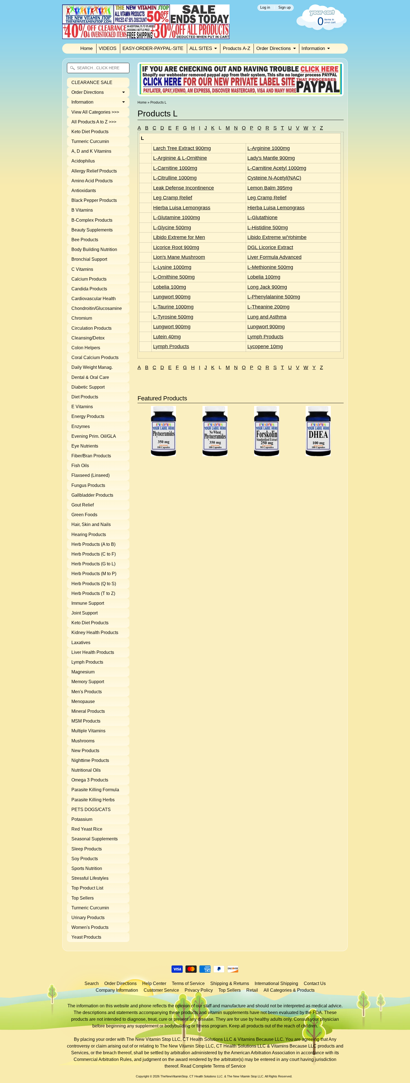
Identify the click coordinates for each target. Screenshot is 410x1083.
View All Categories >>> (95, 112)
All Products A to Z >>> (93, 121)
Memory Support (87, 681)
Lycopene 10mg (265, 346)
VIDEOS (107, 48)
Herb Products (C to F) (93, 554)
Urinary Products (88, 917)
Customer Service (161, 990)
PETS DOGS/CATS (91, 809)
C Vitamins (82, 269)
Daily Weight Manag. (92, 367)
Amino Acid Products (92, 180)
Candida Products (89, 288)
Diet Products (84, 397)
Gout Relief (82, 505)
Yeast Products (86, 937)
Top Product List (87, 888)
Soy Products (84, 858)
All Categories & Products (289, 990)
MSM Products (85, 721)
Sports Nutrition (86, 868)
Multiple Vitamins (88, 730)
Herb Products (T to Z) (93, 593)
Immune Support (87, 603)
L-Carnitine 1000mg (175, 168)
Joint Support (84, 613)
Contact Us (315, 983)
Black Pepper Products (94, 200)
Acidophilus (83, 161)
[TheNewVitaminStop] (146, 35)
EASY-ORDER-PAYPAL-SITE (152, 48)
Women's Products (89, 927)
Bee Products (84, 239)
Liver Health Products (92, 652)
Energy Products (87, 416)
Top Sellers (82, 898)
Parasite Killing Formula (95, 789)
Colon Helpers (85, 347)
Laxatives (80, 642)
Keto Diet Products (89, 131)
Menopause (83, 701)
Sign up (284, 7)
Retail (252, 990)
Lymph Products (87, 662)
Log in (265, 7)
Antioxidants (83, 190)
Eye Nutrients (84, 446)
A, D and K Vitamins (91, 151)
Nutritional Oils (86, 770)
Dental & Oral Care (90, 377)
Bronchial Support (89, 259)
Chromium (81, 318)
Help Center (154, 983)
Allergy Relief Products (94, 171)
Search (92, 983)
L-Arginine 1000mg (268, 148)
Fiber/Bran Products (91, 455)
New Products (85, 750)
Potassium (81, 819)
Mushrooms (83, 740)
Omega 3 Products (89, 780)
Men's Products (86, 691)
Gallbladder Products (92, 495)
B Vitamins (82, 210)
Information (313, 48)
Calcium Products (89, 279)
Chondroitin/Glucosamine (96, 308)
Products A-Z (236, 48)
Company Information (117, 990)
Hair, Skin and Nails (91, 524)
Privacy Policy (199, 990)
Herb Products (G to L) (93, 563)
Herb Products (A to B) (93, 544)
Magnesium (83, 672)
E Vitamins (82, 406)
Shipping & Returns (229, 983)
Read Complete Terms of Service (213, 1066)
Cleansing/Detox (88, 338)
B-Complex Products (91, 220)
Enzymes (80, 426)
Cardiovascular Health (93, 298)
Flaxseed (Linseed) (90, 475)
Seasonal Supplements (94, 838)
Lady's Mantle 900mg (271, 158)
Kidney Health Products (94, 632)
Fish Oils (80, 465)
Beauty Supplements (92, 230)
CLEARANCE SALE (91, 82)
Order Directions (273, 48)
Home (86, 48)
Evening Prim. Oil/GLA (93, 436)
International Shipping (276, 983)
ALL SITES (200, 48)
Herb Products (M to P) (93, 573)
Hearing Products (88, 534)
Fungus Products (88, 485)
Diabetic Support (88, 387)
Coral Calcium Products (95, 357)
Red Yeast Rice (86, 829)
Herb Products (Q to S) (93, 583)
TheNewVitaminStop (174, 1076)
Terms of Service (188, 983)
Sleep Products (86, 849)
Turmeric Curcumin (90, 141)
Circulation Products (91, 328)
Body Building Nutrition (94, 249)
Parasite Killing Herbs (93, 799)
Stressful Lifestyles (89, 878)
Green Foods (84, 514)
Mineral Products (88, 711)
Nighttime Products (90, 760)
